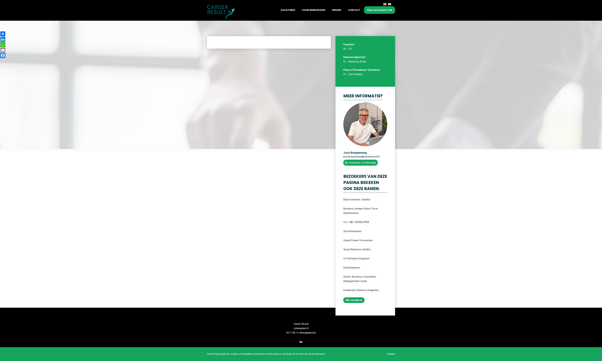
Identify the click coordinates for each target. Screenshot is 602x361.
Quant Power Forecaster (358, 240)
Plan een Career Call (379, 10)
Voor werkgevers (313, 10)
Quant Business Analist (357, 249)
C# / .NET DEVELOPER (356, 222)
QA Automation (352, 231)
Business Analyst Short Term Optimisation (360, 211)
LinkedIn (301, 342)
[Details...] (365, 145)
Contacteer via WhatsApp (362, 162)
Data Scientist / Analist (356, 199)
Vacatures (288, 10)
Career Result (301, 323)
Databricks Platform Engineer (361, 290)
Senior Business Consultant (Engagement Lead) (359, 279)
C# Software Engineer (356, 258)
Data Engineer (351, 267)
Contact (354, 10)
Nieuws (336, 10)
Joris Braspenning (355, 152)
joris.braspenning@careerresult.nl (361, 156)
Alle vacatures (354, 300)
